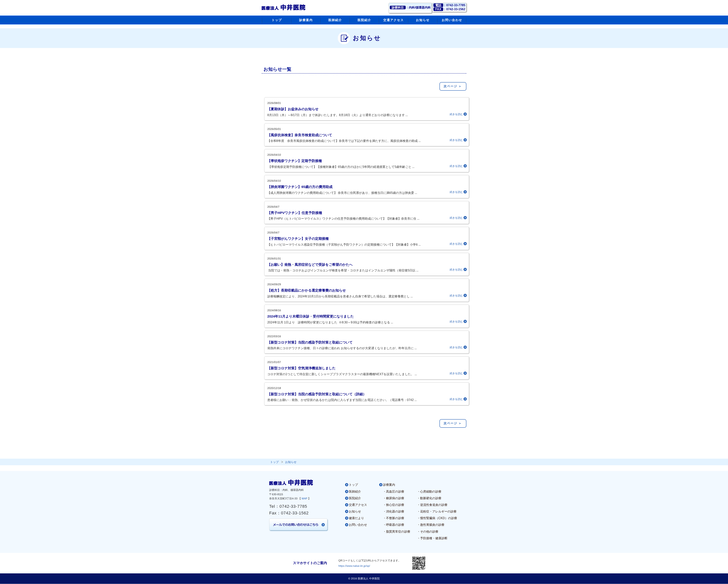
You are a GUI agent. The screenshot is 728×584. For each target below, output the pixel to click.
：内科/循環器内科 (411, 7)
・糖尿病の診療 (393, 498)
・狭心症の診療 (393, 504)
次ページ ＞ (453, 86)
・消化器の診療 (393, 511)
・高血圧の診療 (393, 491)
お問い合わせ (358, 524)
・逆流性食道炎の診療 (432, 504)
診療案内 (389, 484)
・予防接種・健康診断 (432, 538)
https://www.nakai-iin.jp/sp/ (354, 565)
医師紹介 (355, 491)
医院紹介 (355, 498)
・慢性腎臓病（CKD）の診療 (437, 518)
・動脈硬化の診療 (429, 498)
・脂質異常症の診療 (396, 531)
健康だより (356, 518)
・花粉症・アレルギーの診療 (437, 511)
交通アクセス (358, 504)
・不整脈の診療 (393, 518)
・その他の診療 (427, 531)
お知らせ (355, 511)
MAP (304, 498)
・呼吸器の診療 (393, 524)
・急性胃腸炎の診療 (430, 524)
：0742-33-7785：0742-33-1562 (450, 7)
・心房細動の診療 (429, 491)
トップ (353, 484)
